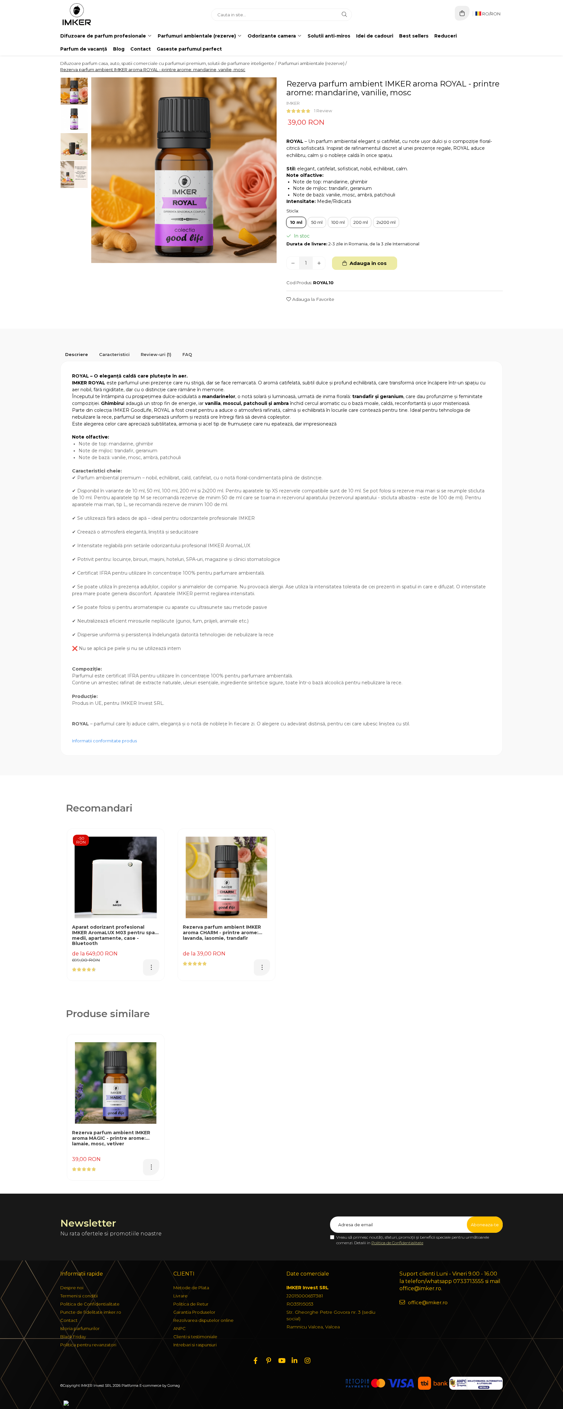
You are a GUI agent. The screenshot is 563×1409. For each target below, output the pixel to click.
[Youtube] (281, 1361)
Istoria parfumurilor (80, 1328)
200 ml (361, 222)
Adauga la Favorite (312, 299)
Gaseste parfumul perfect (189, 49)
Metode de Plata (191, 1287)
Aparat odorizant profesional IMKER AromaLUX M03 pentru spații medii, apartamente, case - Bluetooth (115, 935)
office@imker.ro (427, 1302)
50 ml (317, 222)
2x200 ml (386, 222)
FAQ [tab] (187, 354)
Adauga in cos (367, 263)
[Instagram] (307, 1361)
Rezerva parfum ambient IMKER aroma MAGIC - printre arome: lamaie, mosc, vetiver (111, 1138)
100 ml (338, 222)
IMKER (293, 103)
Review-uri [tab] (156, 354)
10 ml (296, 222)
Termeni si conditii (79, 1295)
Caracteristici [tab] (114, 354)
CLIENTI (184, 1274)
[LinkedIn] (294, 1361)
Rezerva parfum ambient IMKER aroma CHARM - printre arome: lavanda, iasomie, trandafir (222, 932)
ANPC (179, 1328)
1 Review (323, 110)
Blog (118, 49)
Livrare (180, 1295)
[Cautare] (344, 14)
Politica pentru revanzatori (88, 1344)
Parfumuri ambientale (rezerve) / (313, 63)
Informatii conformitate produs (104, 740)
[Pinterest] (268, 1361)
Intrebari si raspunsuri (195, 1344)
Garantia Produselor (194, 1312)
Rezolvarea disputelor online (203, 1320)
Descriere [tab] (76, 354)
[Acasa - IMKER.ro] (101, 14)
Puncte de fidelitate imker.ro (90, 1312)
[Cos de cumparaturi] (462, 13)
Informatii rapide (81, 1274)
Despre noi (71, 1287)
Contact (140, 49)
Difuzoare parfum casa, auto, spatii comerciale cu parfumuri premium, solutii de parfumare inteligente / (168, 63)
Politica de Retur (191, 1304)
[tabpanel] (184, 170)
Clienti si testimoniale (195, 1336)
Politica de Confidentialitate (397, 1242)
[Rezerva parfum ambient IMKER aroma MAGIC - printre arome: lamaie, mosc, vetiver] (115, 1083)
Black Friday (73, 1336)
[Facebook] (255, 1361)
